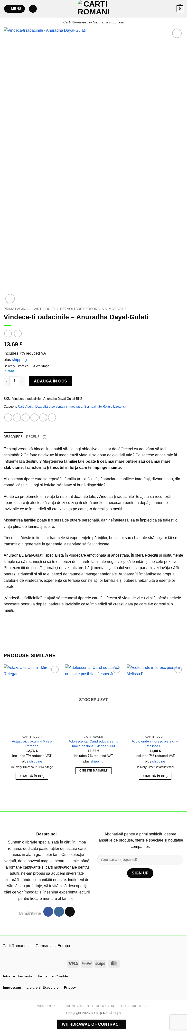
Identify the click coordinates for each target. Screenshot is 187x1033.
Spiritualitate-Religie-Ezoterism (106, 406)
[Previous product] (17, 333)
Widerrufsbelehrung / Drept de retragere (76, 1006)
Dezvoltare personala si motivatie (93, 309)
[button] (14, 9)
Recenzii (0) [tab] (36, 437)
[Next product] (8, 333)
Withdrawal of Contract (91, 1024)
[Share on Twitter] (26, 417)
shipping (19, 360)
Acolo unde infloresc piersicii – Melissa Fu (155, 743)
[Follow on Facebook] (48, 912)
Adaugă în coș (50, 381)
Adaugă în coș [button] (32, 776)
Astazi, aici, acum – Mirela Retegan (32, 743)
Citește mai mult (93, 770)
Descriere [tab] (13, 437)
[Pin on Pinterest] (43, 417)
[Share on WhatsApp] (8, 417)
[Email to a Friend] (34, 417)
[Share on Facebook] (17, 417)
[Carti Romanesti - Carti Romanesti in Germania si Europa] (93, 9)
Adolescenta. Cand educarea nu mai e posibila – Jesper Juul (93, 743)
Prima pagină (16, 309)
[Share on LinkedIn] (52, 417)
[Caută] (33, 9)
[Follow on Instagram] (59, 912)
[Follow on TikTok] (70, 912)
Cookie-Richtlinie (134, 1006)
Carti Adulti (43, 309)
